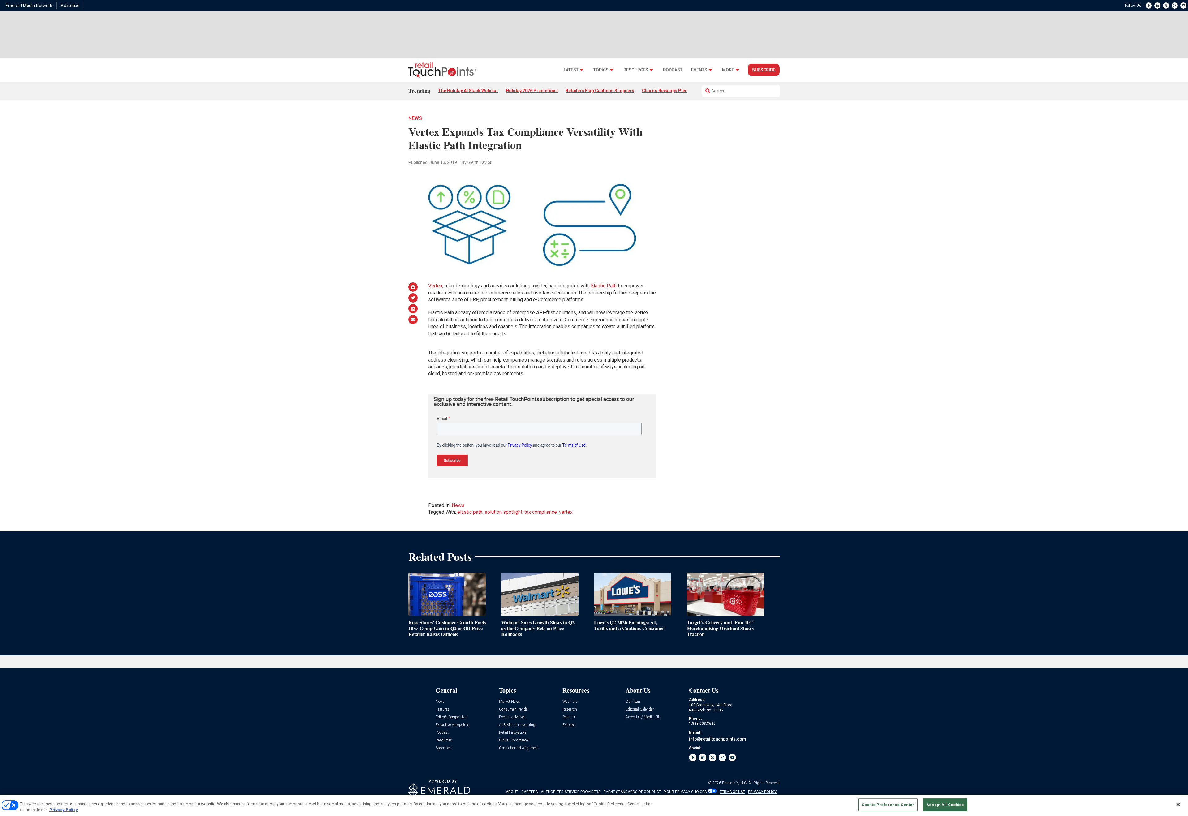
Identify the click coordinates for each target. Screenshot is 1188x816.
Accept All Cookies (945, 804)
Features (442, 709)
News (415, 118)
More (728, 70)
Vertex (435, 286)
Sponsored (444, 748)
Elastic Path (604, 286)
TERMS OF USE (732, 792)
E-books (568, 725)
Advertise (70, 5)
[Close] (1178, 804)
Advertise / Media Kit (642, 717)
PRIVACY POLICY (762, 792)
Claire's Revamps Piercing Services (678, 90)
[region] (594, 805)
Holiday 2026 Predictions (532, 90)
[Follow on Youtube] (1183, 5)
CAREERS (529, 792)
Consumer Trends (513, 709)
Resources (635, 70)
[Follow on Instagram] (1175, 5)
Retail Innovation (512, 733)
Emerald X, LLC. (734, 783)
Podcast (672, 70)
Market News (509, 702)
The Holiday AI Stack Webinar (468, 90)
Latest (571, 70)
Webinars (570, 702)
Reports (568, 717)
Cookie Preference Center (888, 804)
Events (699, 70)
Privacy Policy (64, 809)
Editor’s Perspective (451, 717)
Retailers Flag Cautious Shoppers (600, 90)
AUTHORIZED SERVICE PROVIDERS (570, 792)
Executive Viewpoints (452, 725)
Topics (601, 70)
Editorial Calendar (640, 709)
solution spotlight (503, 512)
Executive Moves (512, 717)
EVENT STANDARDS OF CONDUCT (632, 792)
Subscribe (763, 69)
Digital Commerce (513, 740)
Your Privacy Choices (685, 792)
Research (569, 709)
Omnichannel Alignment (519, 748)
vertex (566, 512)
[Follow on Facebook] (1149, 5)
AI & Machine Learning (517, 725)
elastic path (469, 512)
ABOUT (512, 792)
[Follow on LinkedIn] (1157, 5)
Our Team (633, 702)
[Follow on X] (1166, 5)
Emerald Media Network (29, 5)
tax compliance (540, 512)
